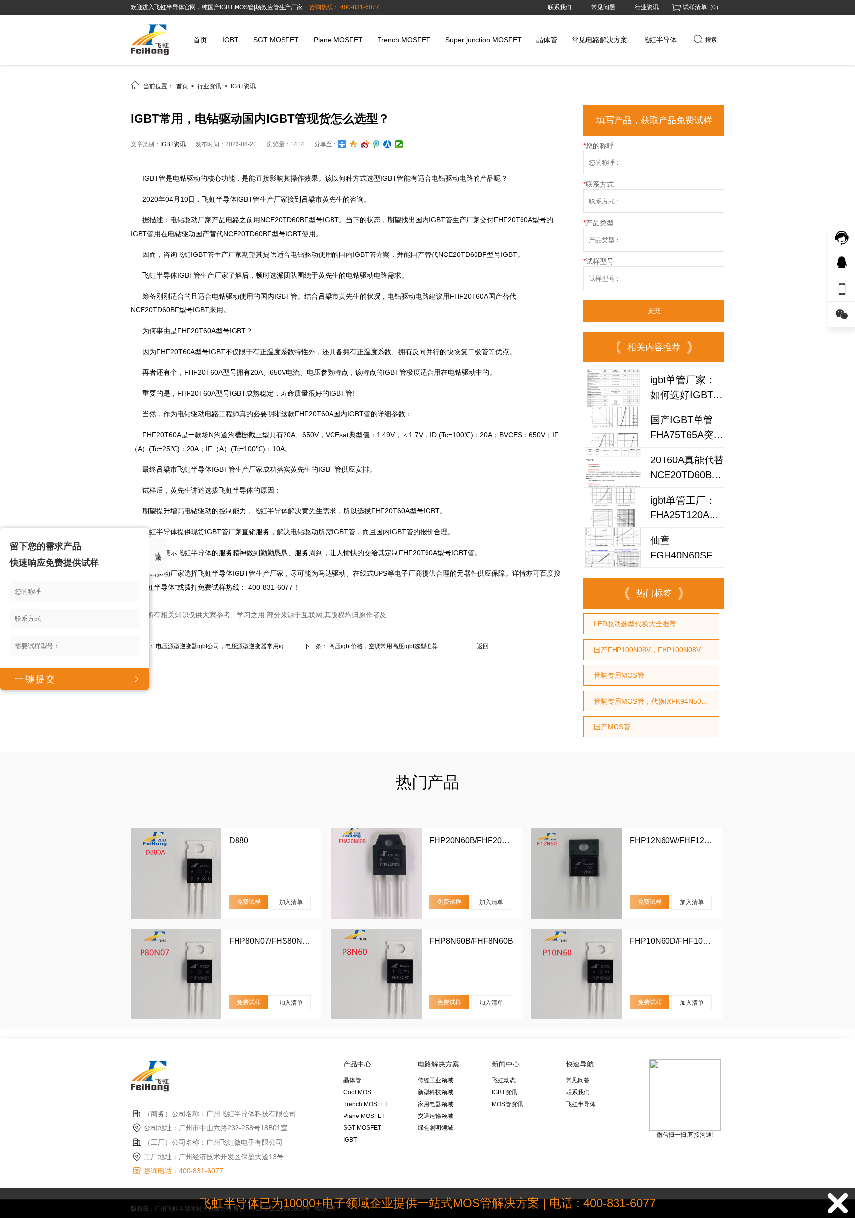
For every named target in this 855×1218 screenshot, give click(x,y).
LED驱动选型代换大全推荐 (635, 624)
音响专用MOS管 (619, 675)
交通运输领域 (435, 1116)
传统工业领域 (435, 1080)
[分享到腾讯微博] (376, 144)
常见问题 (603, 7)
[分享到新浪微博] (365, 144)
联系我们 (559, 7)
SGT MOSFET (276, 40)
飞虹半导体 (659, 40)
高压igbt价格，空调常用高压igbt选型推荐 (383, 646)
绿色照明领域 (435, 1127)
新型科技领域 (435, 1092)
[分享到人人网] (387, 144)
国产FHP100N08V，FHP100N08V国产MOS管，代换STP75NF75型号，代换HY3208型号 (656, 650)
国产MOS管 (612, 727)
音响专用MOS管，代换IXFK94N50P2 (652, 701)
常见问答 (578, 1080)
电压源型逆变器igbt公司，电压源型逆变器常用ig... (222, 646)
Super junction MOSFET (483, 40)
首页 (200, 40)
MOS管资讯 (507, 1104)
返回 (483, 646)
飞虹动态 (504, 1080)
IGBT (230, 40)
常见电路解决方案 (599, 40)
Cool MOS (357, 1092)
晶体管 (546, 40)
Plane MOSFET (338, 40)
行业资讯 (647, 7)
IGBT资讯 (243, 86)
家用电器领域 (435, 1104)
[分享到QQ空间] (353, 144)
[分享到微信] (399, 144)
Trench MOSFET (404, 40)
